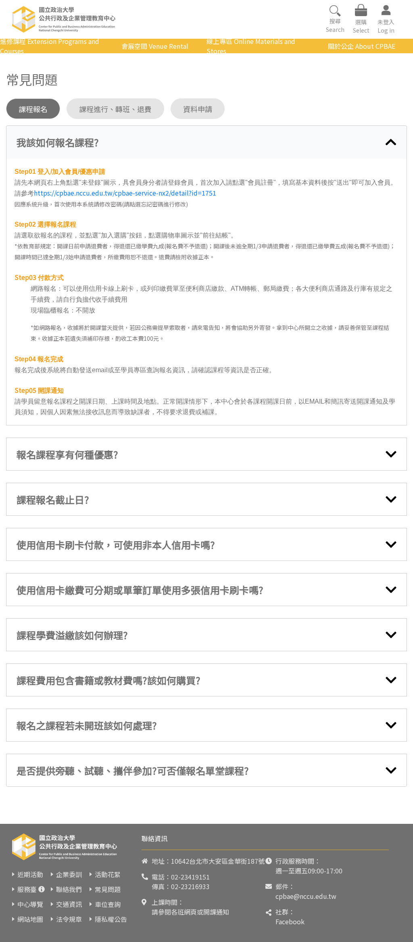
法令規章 (69, 919)
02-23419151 (190, 877)
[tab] (206, 142)
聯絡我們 (69, 889)
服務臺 (27, 889)
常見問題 (108, 889)
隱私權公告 (111, 919)
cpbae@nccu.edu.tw (305, 896)
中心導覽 (30, 904)
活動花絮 (108, 874)
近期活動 (30, 874)
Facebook (290, 921)
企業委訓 (69, 874)
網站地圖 (30, 919)
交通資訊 (69, 904)
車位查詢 (108, 904)
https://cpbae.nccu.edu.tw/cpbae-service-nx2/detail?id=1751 (125, 193)
